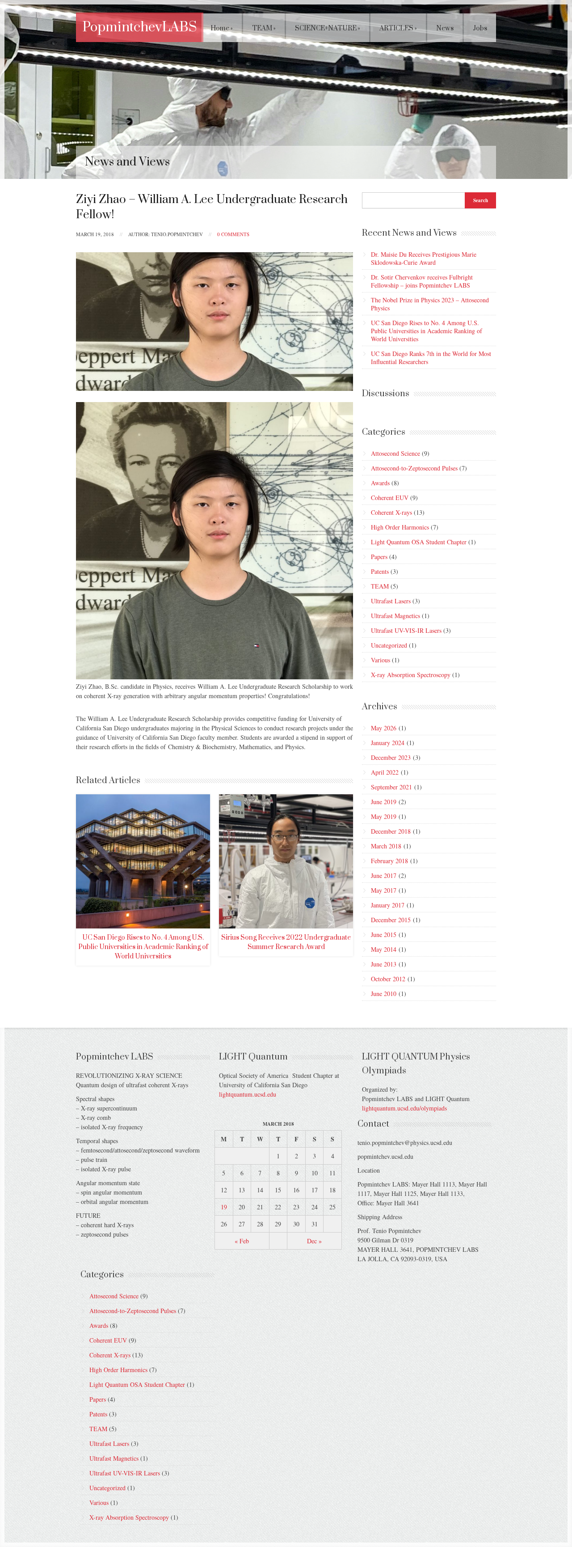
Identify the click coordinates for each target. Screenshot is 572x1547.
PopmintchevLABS (139, 27)
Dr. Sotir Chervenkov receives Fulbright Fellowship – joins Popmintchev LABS (422, 281)
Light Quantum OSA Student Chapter (419, 542)
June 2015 (383, 934)
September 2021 (391, 787)
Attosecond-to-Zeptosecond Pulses (414, 468)
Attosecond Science (395, 453)
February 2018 (389, 860)
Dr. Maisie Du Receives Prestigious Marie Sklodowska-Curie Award (423, 258)
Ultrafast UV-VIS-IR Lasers (406, 630)
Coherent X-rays (391, 512)
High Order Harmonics (400, 527)
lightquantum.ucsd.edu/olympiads (404, 1108)
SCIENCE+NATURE (327, 28)
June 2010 (383, 993)
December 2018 (391, 831)
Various (380, 660)
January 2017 (387, 905)
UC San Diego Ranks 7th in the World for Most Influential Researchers (431, 357)
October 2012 (388, 979)
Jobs (480, 28)
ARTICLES (398, 28)
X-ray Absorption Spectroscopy (410, 674)
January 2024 (387, 742)
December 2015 (391, 919)
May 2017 (383, 890)
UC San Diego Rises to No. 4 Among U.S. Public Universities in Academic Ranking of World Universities (143, 947)
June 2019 (383, 801)
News (445, 28)
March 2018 (386, 846)
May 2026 (383, 728)
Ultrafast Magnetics (395, 615)
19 (224, 1207)
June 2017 (383, 875)
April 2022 (385, 772)
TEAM (264, 28)
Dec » (314, 1241)
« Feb (242, 1241)
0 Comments (233, 234)
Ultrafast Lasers (391, 601)
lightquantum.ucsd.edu (247, 1094)
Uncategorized (389, 645)
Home (221, 28)
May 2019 (383, 816)
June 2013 (383, 964)
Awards (380, 483)
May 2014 (383, 949)
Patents (380, 571)
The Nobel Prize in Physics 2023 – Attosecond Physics (430, 304)
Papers (379, 556)
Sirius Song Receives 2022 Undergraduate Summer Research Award (286, 942)
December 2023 (391, 757)
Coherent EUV (389, 497)
